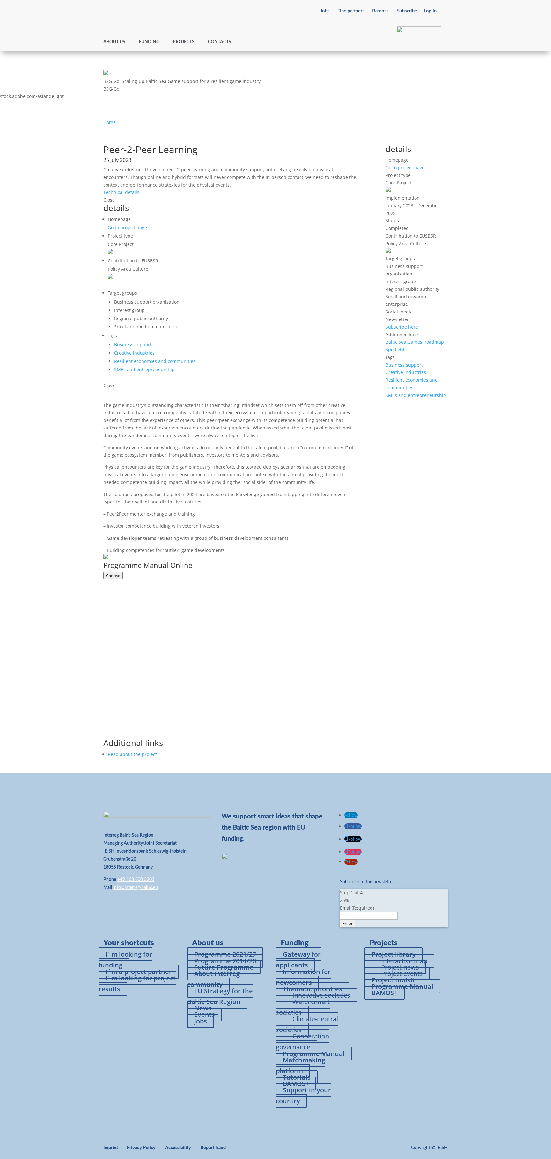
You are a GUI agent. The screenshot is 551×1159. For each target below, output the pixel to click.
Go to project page (127, 227)
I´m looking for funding (125, 959)
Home (109, 122)
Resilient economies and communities (154, 361)
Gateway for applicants (298, 959)
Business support (132, 344)
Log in (430, 11)
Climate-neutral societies (307, 1024)
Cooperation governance (302, 1041)
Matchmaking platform (300, 1065)
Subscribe (407, 11)
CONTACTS (219, 42)
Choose (113, 575)
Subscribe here (402, 327)
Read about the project (132, 754)
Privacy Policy (141, 1148)
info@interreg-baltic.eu (135, 887)
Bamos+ (380, 11)
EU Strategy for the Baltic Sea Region (220, 996)
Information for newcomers (303, 977)
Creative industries (134, 353)
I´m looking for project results (137, 983)
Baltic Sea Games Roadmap (415, 342)
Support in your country (303, 1095)
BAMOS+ (384, 992)
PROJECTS (184, 42)
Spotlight (395, 350)
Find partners (350, 11)
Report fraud (213, 1148)
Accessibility (178, 1148)
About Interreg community (213, 979)
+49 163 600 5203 (135, 879)
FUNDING (149, 42)
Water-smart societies (303, 1007)
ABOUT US (114, 42)
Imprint (110, 1148)
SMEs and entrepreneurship (144, 369)
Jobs (325, 11)
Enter (347, 923)
